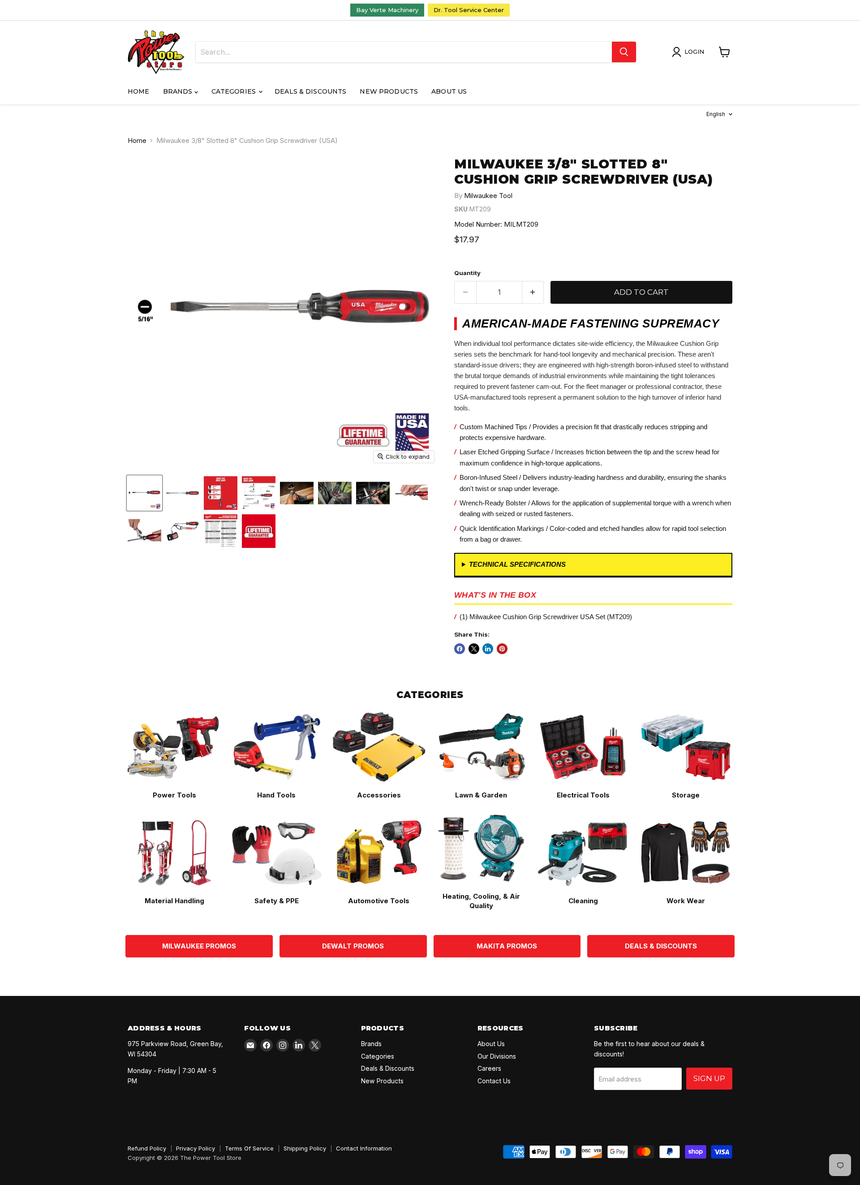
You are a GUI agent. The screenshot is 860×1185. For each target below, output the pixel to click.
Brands (178, 91)
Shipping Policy (305, 1148)
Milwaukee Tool (488, 195)
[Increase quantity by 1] (533, 292)
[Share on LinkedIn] (487, 648)
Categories (234, 91)
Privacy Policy (195, 1148)
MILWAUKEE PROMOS (199, 946)
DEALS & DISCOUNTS (661, 946)
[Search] (624, 52)
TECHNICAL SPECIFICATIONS (517, 564)
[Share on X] (474, 648)
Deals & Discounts (310, 91)
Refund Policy (147, 1148)
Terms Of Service (249, 1148)
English (715, 114)
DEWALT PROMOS (353, 946)
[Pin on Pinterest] (502, 648)
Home (139, 91)
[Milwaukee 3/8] (182, 493)
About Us (449, 91)
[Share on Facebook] (459, 648)
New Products (389, 91)
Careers (489, 1068)
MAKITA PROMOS (507, 946)
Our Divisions (496, 1056)
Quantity (467, 273)
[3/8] (144, 493)
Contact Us (494, 1081)
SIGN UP (709, 1078)
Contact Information (364, 1148)
